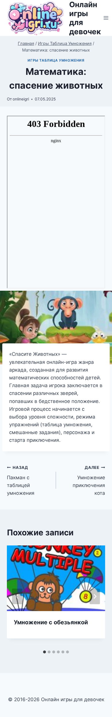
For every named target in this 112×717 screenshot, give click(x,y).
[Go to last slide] (17, 596)
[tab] (44, 652)
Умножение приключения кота (89, 480)
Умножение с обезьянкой (51, 622)
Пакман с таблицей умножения (20, 480)
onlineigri (21, 99)
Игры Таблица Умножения (56, 60)
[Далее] (95, 596)
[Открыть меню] (106, 18)
